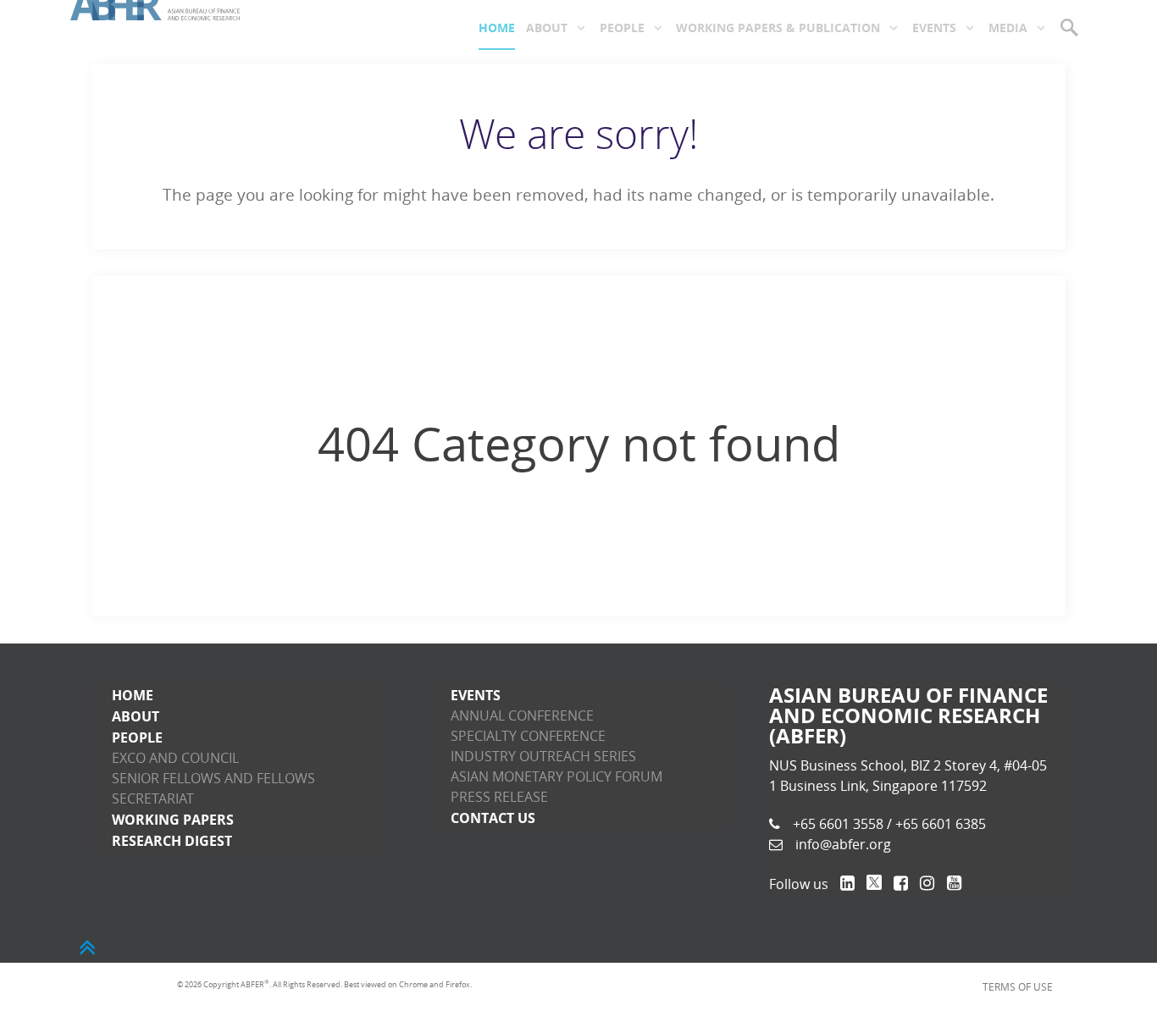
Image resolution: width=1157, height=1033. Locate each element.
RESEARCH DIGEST (172, 840)
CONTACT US (493, 818)
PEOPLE (137, 737)
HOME (132, 695)
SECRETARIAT (153, 799)
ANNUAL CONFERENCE (522, 716)
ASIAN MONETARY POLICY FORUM (556, 777)
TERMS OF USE (1026, 985)
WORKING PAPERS (173, 819)
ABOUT (135, 716)
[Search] (1070, 27)
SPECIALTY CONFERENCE (528, 736)
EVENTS (476, 695)
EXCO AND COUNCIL (175, 758)
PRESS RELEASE (499, 797)
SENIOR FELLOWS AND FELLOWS (213, 779)
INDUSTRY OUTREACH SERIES (543, 757)
